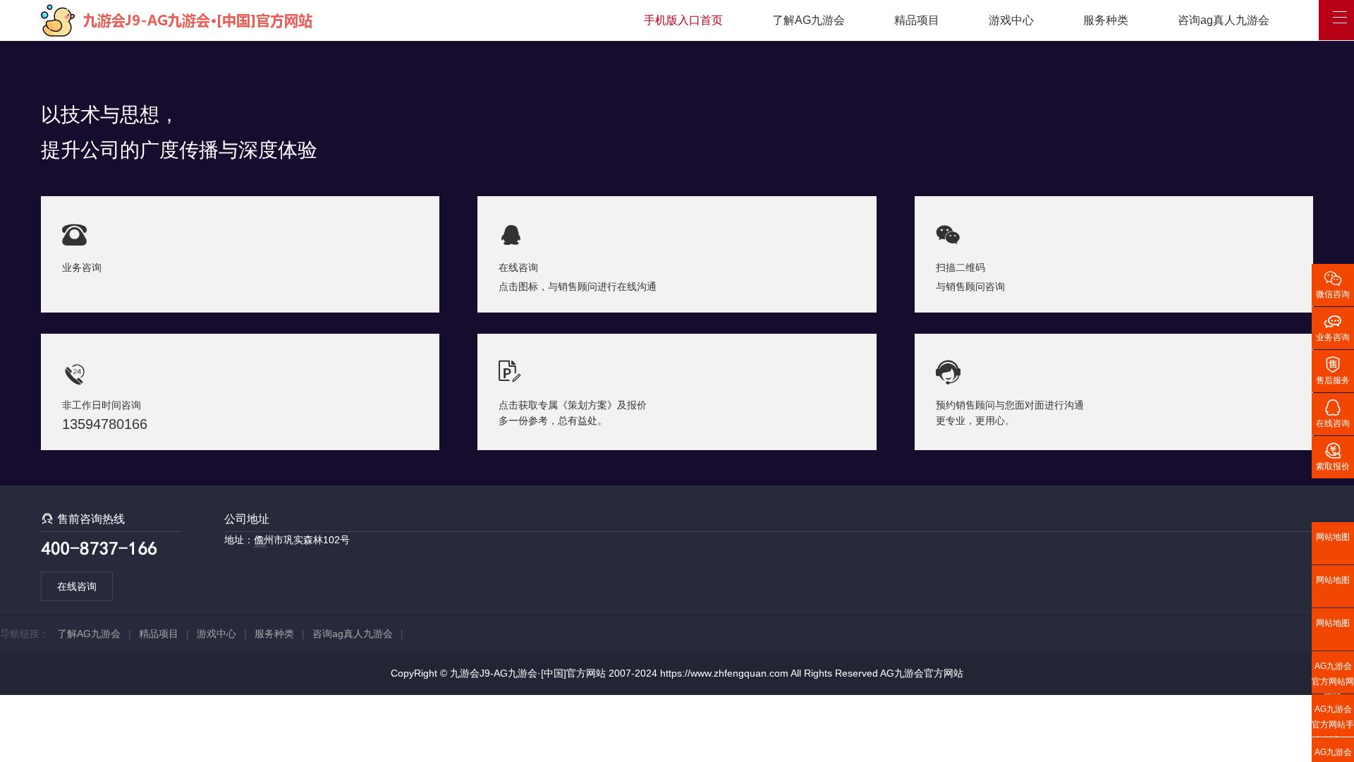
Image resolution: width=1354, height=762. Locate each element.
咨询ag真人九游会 (1223, 20)
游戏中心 (1011, 20)
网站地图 (1333, 537)
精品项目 (916, 20)
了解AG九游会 (808, 20)
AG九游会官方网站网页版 (1333, 677)
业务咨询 (1333, 326)
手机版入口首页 (683, 20)
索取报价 (1333, 455)
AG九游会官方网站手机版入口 (1333, 720)
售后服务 (1333, 369)
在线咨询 (77, 586)
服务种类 (1105, 20)
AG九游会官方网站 (921, 673)
